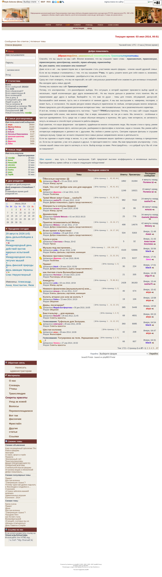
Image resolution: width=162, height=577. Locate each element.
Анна (9, 285)
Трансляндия (17, 393)
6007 (32, 136)
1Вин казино (45, 159)
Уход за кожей (17, 401)
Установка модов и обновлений (19, 470)
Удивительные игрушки (15, 495)
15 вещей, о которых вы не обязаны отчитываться (17, 522)
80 (114, 280)
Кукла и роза (50, 239)
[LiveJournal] (63, 1)
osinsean (12, 167)
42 (117, 187)
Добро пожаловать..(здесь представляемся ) (71, 202)
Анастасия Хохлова (149, 242)
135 (108, 247)
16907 (31, 129)
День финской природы (19, 265)
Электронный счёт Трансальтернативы (14, 460)
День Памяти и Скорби (15, 525)
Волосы (14, 406)
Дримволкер (50, 214)
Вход (11, 51)
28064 (31, 125)
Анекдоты (48, 280)
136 (112, 247)
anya (10, 125)
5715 (32, 139)
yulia (55, 250)
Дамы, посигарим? (53, 305)
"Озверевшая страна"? (15, 483)
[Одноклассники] (58, 1)
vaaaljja (28, 113)
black (148, 251)
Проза (53, 219)
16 (114, 222)
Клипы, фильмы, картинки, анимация (67, 252)
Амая (148, 234)
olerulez (11, 165)
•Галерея (77, 25)
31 (111, 197)
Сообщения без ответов (17, 41)
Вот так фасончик (15, 417)
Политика (54, 194)
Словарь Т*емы (14, 387)
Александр (24, 281)
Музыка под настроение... (57, 247)
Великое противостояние (57, 256)
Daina (56, 299)
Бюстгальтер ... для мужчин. (58, 313)
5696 (32, 141)
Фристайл (15, 423)
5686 (32, 144)
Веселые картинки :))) (57, 179)
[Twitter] (55, 1)
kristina (56, 233)
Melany (56, 225)
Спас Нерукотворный (18, 274)
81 (117, 280)
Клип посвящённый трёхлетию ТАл (20, 448)
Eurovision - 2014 (12, 498)
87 (157, 348)
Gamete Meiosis (60, 217)
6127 (32, 134)
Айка (10, 144)
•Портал (59, 25)
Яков (31, 285)
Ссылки (14, 436)
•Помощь (89, 25)
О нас (12, 380)
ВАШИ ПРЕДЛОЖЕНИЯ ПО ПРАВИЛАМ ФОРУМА (17, 464)
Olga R (11, 129)
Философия (55, 334)
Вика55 (56, 316)
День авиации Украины (19, 270)
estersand (57, 324)
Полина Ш (148, 182)
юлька (11, 132)
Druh (10, 139)
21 (111, 256)
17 (117, 222)
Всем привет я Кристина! (57, 230)
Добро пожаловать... (14, 472)
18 (117, 230)
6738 (32, 132)
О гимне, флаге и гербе (15, 455)
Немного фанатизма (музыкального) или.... (67, 288)
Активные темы (38, 41)
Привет (47, 264)
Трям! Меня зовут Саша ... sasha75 (62, 198)
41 (114, 187)
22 (114, 256)
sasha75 (57, 200)
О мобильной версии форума (18, 468)
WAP (43, 2)
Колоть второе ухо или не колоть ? (63, 297)
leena (10, 160)
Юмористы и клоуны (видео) (59, 206)
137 (116, 247)
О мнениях (10, 489)
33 (117, 197)
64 (117, 178)
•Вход (89, 28)
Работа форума (12, 451)
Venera (56, 343)
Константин (20, 285)
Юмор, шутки (56, 183)
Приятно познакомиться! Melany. (61, 222)
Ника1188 (12, 163)
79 (111, 280)
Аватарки (9, 453)
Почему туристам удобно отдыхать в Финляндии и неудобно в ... (20, 486)
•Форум (48, 25)
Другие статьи (13, 430)
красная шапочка (16, 136)
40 (111, 187)
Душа (7, 508)
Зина (148, 259)
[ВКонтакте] (53, 1)
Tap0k (10, 174)
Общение (54, 302)
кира (10, 172)
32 (114, 197)
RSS (48, 2)
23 (117, 256)
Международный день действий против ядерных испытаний (19, 248)
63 (114, 178)
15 (111, 222)
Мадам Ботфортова (62, 308)
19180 (31, 127)
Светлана (57, 242)
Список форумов (13, 45)
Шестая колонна (52, 329)
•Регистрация (78, 28)
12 (114, 305)
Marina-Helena (14, 127)
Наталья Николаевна (18, 134)
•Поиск (100, 25)
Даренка (12, 141)
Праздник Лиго (11, 515)
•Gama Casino (113, 25)
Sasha (11, 170)
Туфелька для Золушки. (71, 321)
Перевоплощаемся (18, 410)
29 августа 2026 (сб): (18, 233)
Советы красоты (58, 318)
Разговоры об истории (61, 277)
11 (111, 305)
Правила (9, 457)
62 (111, 178)
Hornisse (57, 275)
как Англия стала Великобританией (63, 272)
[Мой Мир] (60, 1)
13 (117, 305)
